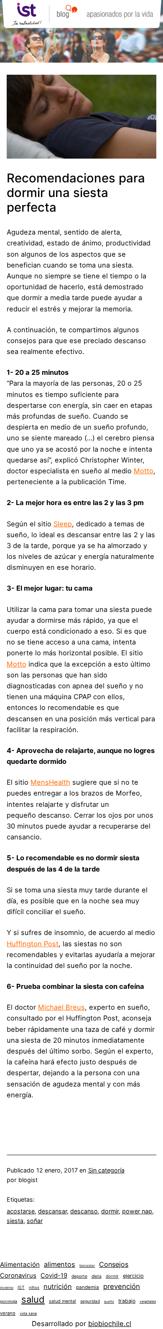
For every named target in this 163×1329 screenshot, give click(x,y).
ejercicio (133, 1276)
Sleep (62, 524)
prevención (121, 1286)
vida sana (28, 1313)
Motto (143, 471)
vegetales (148, 1301)
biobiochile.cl (109, 1323)
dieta (97, 1275)
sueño (109, 1301)
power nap (137, 1211)
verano (7, 1313)
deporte (79, 1275)
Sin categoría (106, 1170)
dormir (110, 1211)
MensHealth (50, 782)
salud (33, 1299)
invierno (6, 1288)
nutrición (57, 1286)
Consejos (113, 1264)
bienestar (87, 1265)
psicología (8, 1301)
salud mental (62, 1301)
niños (34, 1287)
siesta (15, 1220)
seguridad (90, 1301)
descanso (84, 1211)
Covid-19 (54, 1275)
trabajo (126, 1301)
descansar (52, 1211)
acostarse (21, 1211)
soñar (35, 1220)
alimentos (59, 1264)
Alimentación (20, 1264)
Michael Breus (61, 1007)
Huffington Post (33, 944)
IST (21, 1287)
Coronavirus (18, 1275)
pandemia (87, 1287)
